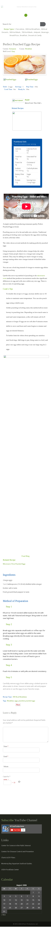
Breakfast (23, 35)
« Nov (3, 915)
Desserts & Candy (34, 35)
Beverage (45, 32)
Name (6, 746)
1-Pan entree (19, 29)
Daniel (27, 100)
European (12, 49)
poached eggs (30, 701)
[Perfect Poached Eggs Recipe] (4, 705)
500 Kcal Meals (14, 32)
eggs (16, 701)
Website (6, 766)
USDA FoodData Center (10, 870)
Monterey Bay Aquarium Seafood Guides (16, 864)
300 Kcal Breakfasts (32, 29)
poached (22, 701)
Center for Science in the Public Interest (16, 845)
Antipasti (37, 32)
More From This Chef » (33, 103)
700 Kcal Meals (27, 32)
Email (6, 756)
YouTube (25, 15)
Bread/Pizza (14, 35)
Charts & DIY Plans (8, 858)
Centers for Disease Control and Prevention (17, 852)
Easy (13, 51)
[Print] (13, 705)
